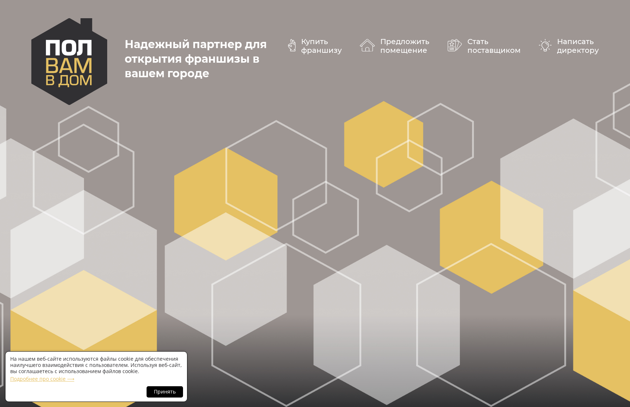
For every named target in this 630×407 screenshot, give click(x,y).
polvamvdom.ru (69, 61)
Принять (165, 391)
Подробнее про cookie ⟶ (42, 378)
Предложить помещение (404, 46)
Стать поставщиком (494, 46)
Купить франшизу (321, 46)
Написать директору (578, 46)
